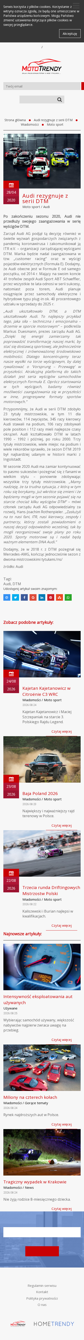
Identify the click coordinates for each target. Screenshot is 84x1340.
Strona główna (15, 120)
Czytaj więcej (62, 731)
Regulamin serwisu (42, 1285)
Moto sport (55, 124)
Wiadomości (30, 124)
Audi (46, 206)
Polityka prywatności (42, 1298)
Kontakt (42, 1292)
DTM (17, 583)
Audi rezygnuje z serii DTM (53, 120)
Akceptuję (70, 33)
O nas (42, 1304)
